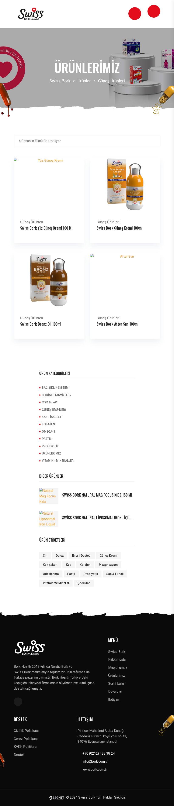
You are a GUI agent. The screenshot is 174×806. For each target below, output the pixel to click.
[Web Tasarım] (57, 797)
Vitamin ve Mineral (56, 583)
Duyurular (115, 691)
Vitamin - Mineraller (58, 460)
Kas (68, 564)
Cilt (45, 555)
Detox (60, 555)
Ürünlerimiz (51, 453)
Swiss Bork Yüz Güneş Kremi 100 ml (46, 228)
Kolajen (48, 424)
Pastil (46, 438)
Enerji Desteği (81, 555)
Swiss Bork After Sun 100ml (117, 324)
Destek (19, 755)
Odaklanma (51, 574)
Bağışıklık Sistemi (55, 387)
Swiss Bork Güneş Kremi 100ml (119, 228)
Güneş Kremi (109, 555)
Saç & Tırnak (114, 574)
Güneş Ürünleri (31, 222)
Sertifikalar (116, 684)
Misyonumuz (117, 668)
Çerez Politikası (26, 739)
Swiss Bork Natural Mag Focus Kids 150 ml (97, 495)
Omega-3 (48, 431)
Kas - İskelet (51, 417)
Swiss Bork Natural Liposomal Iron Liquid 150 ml (98, 517)
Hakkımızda (117, 660)
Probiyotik (50, 446)
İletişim (113, 699)
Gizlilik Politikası (26, 731)
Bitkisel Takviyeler (56, 395)
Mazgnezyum (108, 564)
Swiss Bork (116, 652)
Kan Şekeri (50, 564)
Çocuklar (49, 402)
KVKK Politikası (25, 747)
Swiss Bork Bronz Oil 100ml (40, 324)
